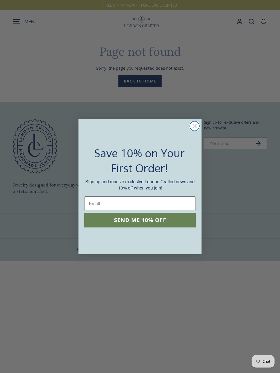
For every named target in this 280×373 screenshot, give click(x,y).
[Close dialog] (194, 126)
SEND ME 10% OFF (140, 220)
